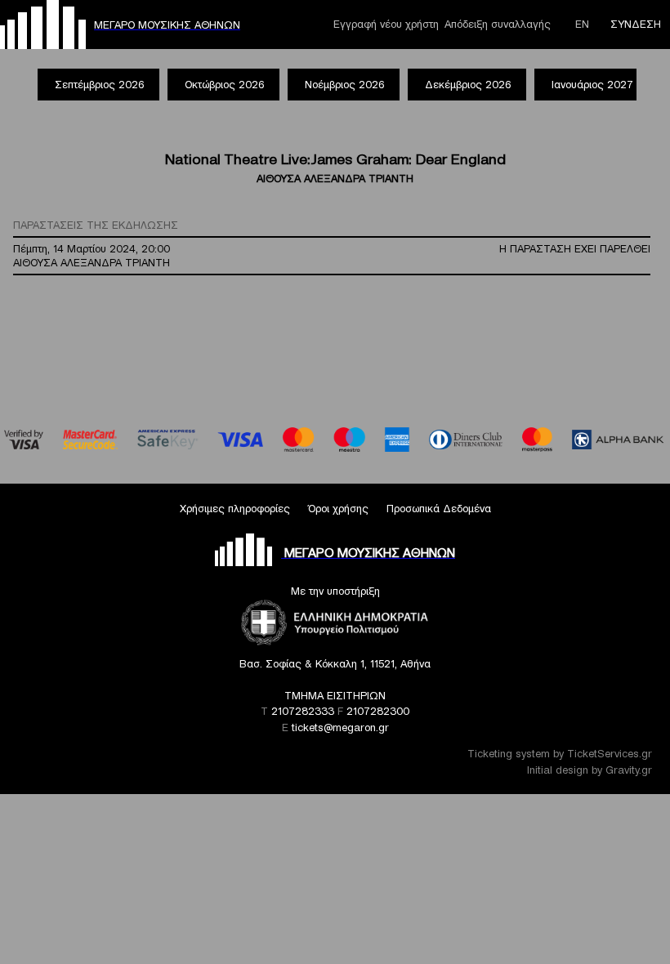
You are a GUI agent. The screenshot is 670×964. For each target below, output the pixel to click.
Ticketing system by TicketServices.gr (559, 754)
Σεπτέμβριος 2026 (99, 84)
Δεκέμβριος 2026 (468, 84)
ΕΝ (582, 24)
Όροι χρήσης (338, 508)
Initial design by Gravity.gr (589, 770)
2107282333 (302, 711)
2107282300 (377, 711)
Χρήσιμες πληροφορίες (235, 508)
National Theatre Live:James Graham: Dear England (335, 159)
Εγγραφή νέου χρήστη (386, 24)
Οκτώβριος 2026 (224, 84)
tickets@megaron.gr (340, 727)
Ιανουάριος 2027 (592, 84)
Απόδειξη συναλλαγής (497, 24)
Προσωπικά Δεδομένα (438, 508)
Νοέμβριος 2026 (344, 84)
